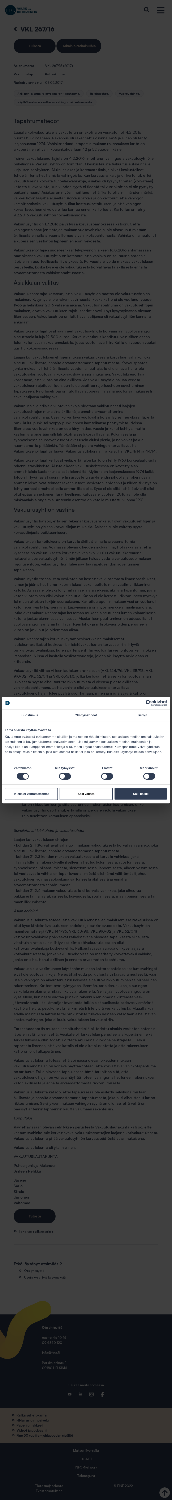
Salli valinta (86, 794)
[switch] (65, 776)
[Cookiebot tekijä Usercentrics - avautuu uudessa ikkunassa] (148, 703)
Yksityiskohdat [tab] (86, 715)
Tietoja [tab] (142, 715)
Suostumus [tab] (29, 715)
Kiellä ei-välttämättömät (31, 794)
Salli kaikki (141, 794)
